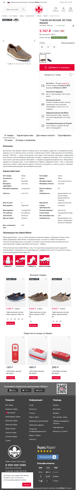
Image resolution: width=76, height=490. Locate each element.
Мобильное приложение (38, 421)
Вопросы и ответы (59, 431)
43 (54, 47)
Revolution (11, 413)
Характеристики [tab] (25, 135)
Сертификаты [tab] (11, 140)
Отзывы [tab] (25, 140)
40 (41, 47)
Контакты (32, 409)
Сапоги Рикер (10, 433)
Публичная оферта (35, 425)
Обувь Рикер (10, 429)
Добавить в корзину (57, 67)
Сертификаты (57, 427)
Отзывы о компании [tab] (42, 140)
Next (69, 298)
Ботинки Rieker (11, 437)
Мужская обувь (11, 421)
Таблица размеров (66, 43)
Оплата (55, 405)
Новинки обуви (11, 409)
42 (21, 319)
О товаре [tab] (9, 135)
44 (18, 319)
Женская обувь (11, 425)
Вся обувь (9, 405)
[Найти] (23, 9)
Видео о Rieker (34, 435)
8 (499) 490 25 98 (19, 471)
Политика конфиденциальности (36, 430)
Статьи (31, 413)
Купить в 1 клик (51, 74)
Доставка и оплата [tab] (45, 135)
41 (47, 47)
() (65, 83)
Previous (5, 298)
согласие (17, 478)
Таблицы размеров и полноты (60, 422)
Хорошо (27, 485)
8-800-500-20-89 (64, 2)
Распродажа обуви (12, 417)
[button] (3, 41)
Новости (31, 439)
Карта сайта (33, 417)
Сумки (7, 440)
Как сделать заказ (59, 417)
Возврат (55, 413)
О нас (30, 405)
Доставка (56, 409)
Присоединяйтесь (45, 457)
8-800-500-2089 (15, 465)
